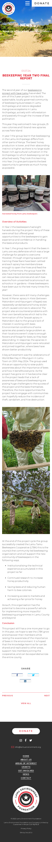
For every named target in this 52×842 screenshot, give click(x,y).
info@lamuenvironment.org (28, 747)
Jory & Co (28, 832)
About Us (26, 760)
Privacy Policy (26, 828)
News (26, 774)
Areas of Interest (26, 763)
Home (26, 756)
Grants (26, 767)
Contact (26, 778)
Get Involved (26, 771)
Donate (42, 3)
